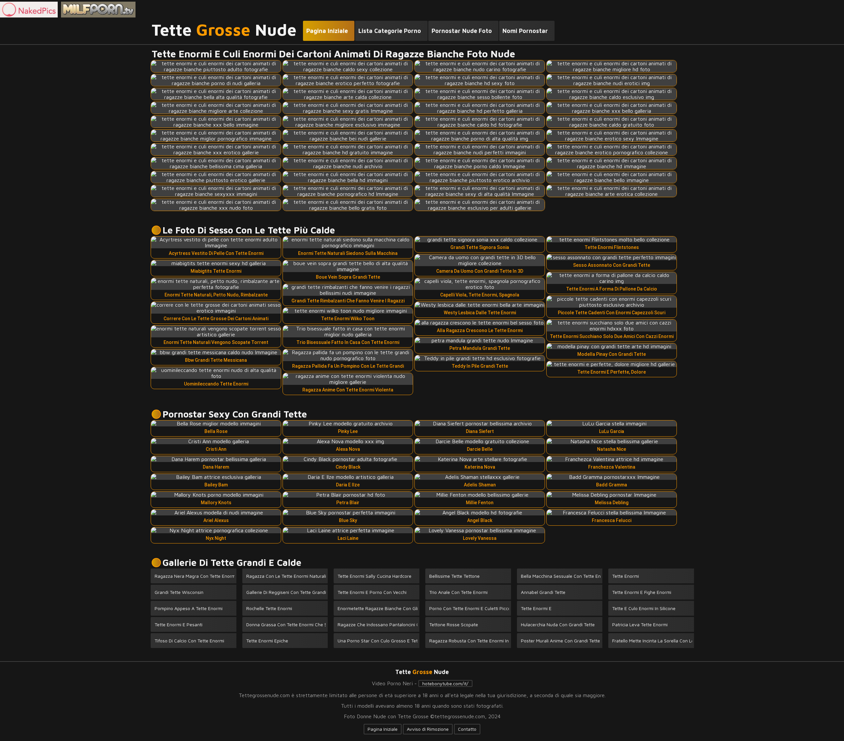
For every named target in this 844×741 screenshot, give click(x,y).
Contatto (467, 729)
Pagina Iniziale (383, 729)
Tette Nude (224, 30)
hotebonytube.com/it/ (445, 683)
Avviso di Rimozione (428, 729)
